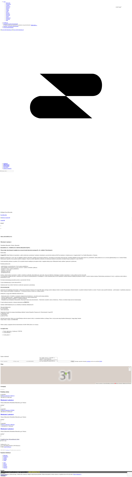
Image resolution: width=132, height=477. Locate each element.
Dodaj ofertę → (34, 25)
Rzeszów (8, 14)
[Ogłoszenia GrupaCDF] (5, 217)
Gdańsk (7, 5)
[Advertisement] (42, 346)
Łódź (7, 11)
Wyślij (72, 361)
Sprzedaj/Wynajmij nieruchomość (10, 23)
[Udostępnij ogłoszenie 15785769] (1, 389)
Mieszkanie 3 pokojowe (7, 429)
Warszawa (8, 17)
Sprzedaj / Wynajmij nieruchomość (10, 26)
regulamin (89, 361)
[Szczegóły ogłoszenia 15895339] (7, 424)
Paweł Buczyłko (4, 214)
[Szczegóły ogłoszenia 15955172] (7, 395)
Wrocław (8, 19)
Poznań (7, 12)
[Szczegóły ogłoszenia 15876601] (7, 410)
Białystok (8, 3)
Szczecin (8, 15)
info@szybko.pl (7, 446)
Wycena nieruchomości (8, 27)
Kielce (7, 9)
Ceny (4, 1)
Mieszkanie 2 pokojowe (7, 400)
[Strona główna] (6, 29)
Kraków (8, 7)
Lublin (7, 10)
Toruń (7, 16)
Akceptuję (3, 475)
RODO (100, 361)
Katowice (8, 6)
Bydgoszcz (8, 4)
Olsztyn (5, 464)
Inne (7, 20)
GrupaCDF (3, 220)
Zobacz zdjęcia (4, 475)
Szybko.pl (5, 22)
